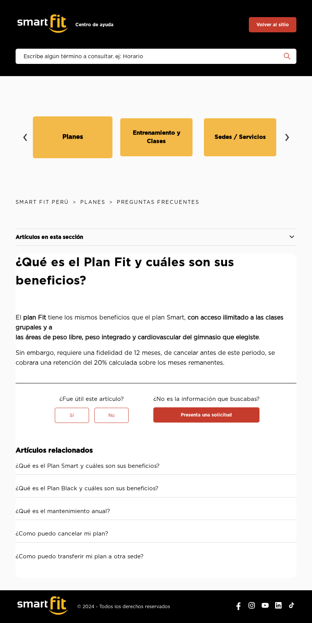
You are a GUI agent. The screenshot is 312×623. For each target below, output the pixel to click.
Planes (92, 202)
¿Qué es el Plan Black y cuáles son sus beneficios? (87, 488)
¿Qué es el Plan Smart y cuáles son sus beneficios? (87, 466)
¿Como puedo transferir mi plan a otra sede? (79, 556)
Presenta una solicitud (206, 415)
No (111, 415)
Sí (72, 415)
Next (287, 132)
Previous (25, 132)
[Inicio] (43, 25)
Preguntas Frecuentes (158, 202)
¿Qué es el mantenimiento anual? (63, 511)
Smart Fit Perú (42, 202)
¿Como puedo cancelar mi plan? (62, 534)
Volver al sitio (272, 24)
